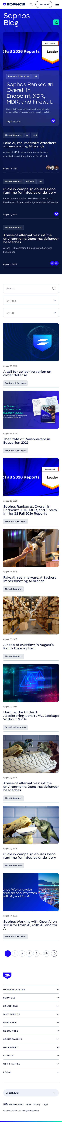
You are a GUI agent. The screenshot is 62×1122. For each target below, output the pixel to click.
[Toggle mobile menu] (57, 4)
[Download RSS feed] (52, 22)
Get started (44, 4)
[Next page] (54, 953)
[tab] (31, 989)
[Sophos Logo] (14, 4)
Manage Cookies (15, 1104)
